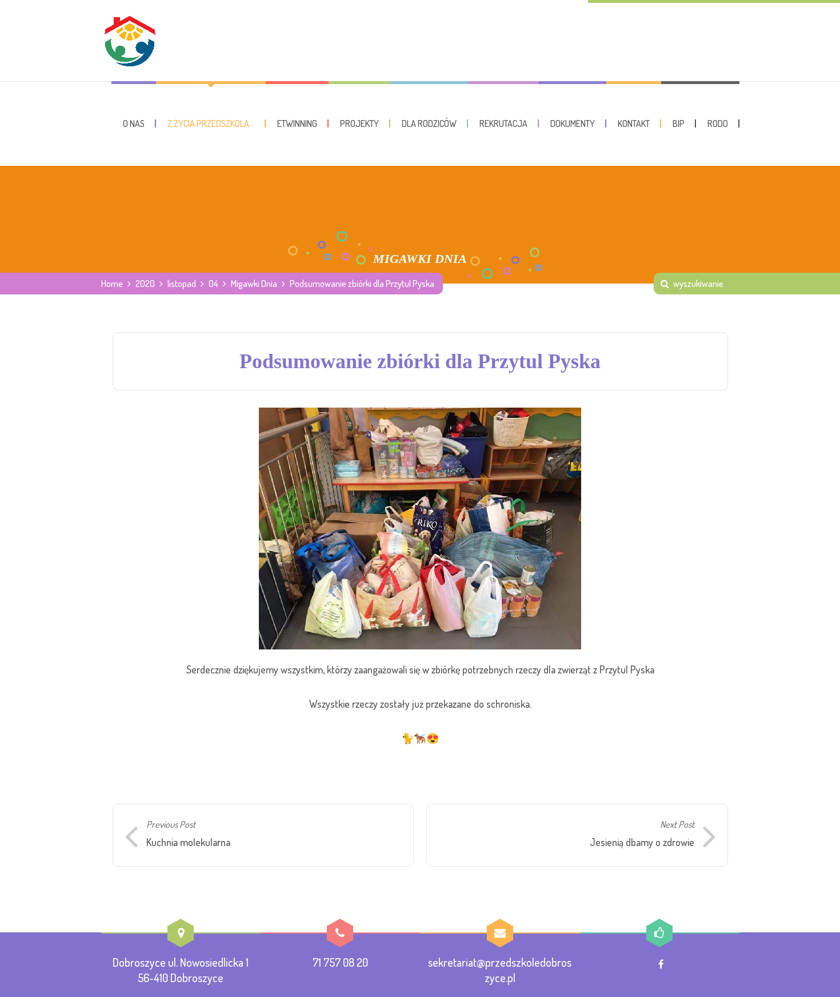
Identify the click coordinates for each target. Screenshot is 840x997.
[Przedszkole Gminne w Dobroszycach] (129, 40)
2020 (145, 283)
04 (213, 283)
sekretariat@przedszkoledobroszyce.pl (499, 970)
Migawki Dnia (254, 283)
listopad (181, 283)
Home (112, 283)
